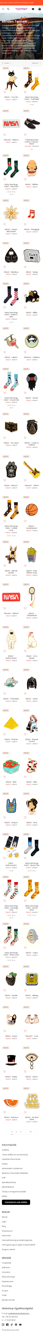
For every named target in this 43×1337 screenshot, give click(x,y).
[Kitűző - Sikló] (31, 765)
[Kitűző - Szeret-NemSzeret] (11, 213)
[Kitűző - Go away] (11, 426)
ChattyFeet (6, 1263)
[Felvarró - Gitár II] (31, 469)
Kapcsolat (6, 1235)
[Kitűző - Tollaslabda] (31, 597)
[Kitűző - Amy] (31, 806)
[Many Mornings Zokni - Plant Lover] (11, 936)
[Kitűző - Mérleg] (31, 979)
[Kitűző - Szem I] (31, 1060)
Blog (4, 1226)
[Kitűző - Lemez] (31, 381)
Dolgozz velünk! (8, 1249)
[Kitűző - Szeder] (11, 979)
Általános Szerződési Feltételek (15, 1173)
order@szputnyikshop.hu (18, 1313)
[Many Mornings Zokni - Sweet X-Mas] (11, 296)
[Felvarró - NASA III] (11, 597)
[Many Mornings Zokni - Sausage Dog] (11, 889)
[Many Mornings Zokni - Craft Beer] (31, 81)
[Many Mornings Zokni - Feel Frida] (11, 168)
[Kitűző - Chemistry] (11, 682)
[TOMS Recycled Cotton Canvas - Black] (31, 123)
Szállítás (5, 1150)
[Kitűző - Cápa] (31, 936)
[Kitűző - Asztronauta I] (11, 640)
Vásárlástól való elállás (16, 1202)
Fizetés (5, 1164)
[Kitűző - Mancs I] (11, 469)
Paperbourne (7, 1281)
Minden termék (8, 1300)
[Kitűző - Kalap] (11, 1060)
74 (30, 1132)
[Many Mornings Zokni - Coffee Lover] (11, 510)
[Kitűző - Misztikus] (11, 256)
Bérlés (4, 1196)
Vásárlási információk (11, 1159)
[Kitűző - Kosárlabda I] (31, 510)
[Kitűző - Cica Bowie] (31, 640)
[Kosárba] (5, 92)
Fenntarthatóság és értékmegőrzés (17, 1240)
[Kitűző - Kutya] (11, 1020)
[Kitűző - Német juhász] (11, 554)
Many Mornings (8, 1277)
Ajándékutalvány (9, 1182)
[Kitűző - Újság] (31, 256)
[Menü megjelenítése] (3, 9)
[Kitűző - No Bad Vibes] (31, 1101)
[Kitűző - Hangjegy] (31, 213)
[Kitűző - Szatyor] (11, 806)
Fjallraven (6, 1267)
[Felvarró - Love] (31, 1020)
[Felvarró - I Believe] (31, 341)
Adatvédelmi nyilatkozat (12, 1168)
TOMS (4, 1295)
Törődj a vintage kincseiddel (14, 1191)
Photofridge (7, 1286)
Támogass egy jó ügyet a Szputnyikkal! (18, 1245)
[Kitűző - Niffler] (31, 296)
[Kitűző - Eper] (11, 765)
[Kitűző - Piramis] (11, 723)
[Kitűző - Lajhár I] (11, 341)
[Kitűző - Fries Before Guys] (31, 554)
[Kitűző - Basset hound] (31, 723)
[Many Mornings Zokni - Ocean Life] (11, 381)
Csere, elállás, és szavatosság (15, 1154)
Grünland (6, 1272)
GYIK (3, 1178)
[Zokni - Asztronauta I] (11, 847)
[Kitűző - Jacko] (31, 682)
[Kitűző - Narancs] (11, 1101)
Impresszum (7, 1231)
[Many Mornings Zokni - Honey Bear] (31, 889)
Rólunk (4, 1217)
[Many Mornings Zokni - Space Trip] (31, 847)
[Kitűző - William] (31, 168)
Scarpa (5, 1291)
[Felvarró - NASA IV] (11, 123)
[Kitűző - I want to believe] (31, 426)
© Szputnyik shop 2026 (10, 1330)
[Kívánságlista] (33, 9)
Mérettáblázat (8, 1187)
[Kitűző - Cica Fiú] (11, 81)
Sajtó (4, 1222)
